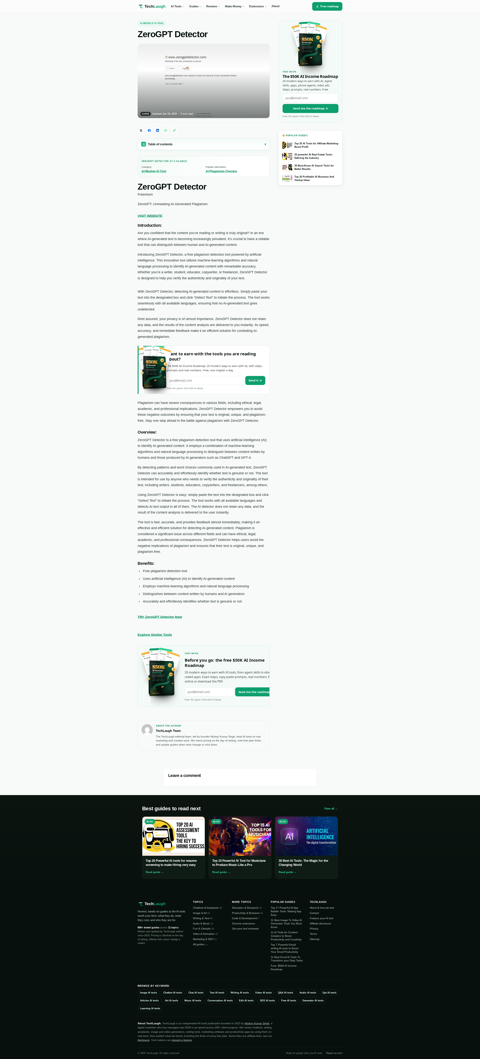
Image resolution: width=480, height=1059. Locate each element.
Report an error (334, 1053)
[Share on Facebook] (149, 130)
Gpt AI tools (329, 992)
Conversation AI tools (220, 1000)
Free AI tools (288, 1000)
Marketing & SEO (205, 939)
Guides (194, 6)
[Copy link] (174, 130)
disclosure (144, 1040)
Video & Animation (205, 933)
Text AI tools (217, 992)
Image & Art (201, 912)
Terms (313, 933)
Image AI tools (148, 992)
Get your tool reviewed (245, 928)
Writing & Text (203, 918)
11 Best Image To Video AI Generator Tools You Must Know (286, 924)
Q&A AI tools (285, 992)
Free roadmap (329, 6)
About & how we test (322, 907)
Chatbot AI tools (172, 992)
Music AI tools (192, 1000)
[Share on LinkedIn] (157, 130)
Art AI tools (171, 1000)
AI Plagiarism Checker (221, 171)
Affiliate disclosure (320, 923)
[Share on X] (141, 130)
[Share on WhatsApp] (165, 130)
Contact (314, 912)
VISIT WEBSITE (150, 216)
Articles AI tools (149, 1000)
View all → (331, 808)
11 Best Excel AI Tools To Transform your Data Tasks (287, 959)
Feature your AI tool (321, 918)
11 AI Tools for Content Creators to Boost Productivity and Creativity (286, 936)
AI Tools (176, 6)
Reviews (211, 6)
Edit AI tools (246, 1000)
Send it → (255, 380)
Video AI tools (263, 992)
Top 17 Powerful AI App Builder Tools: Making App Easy (286, 911)
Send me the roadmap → (255, 692)
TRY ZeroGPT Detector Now (160, 617)
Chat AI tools (195, 992)
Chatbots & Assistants (207, 907)
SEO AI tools (267, 1000)
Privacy (314, 928)
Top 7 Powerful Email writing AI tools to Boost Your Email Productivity (284, 948)
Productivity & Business (247, 912)
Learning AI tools (150, 1008)
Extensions (256, 6)
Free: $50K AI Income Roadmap (284, 967)
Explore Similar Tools (155, 635)
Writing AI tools (240, 992)
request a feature (182, 1040)
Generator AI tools (313, 1000)
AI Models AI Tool (152, 23)
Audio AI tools (307, 992)
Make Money (233, 6)
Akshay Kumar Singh (257, 1023)
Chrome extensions (243, 923)
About (276, 6)
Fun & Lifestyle (203, 928)
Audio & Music (203, 923)
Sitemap (315, 939)
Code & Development (245, 918)
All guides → (200, 944)
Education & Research (247, 907)
